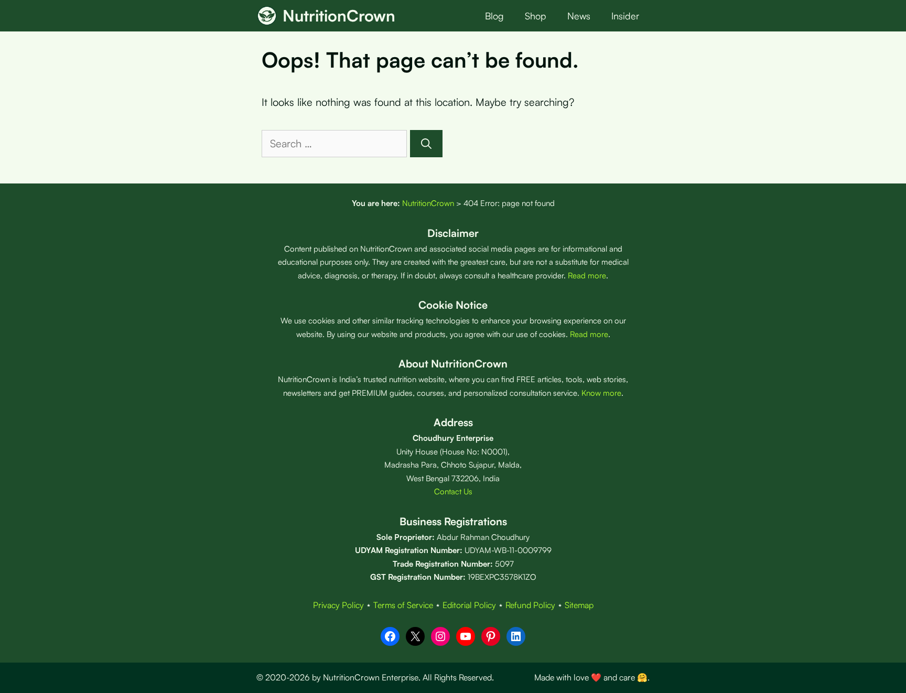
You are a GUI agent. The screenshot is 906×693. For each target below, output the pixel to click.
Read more (587, 275)
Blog (494, 15)
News (578, 15)
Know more (601, 393)
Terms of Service (403, 605)
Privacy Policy (338, 605)
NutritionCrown (339, 15)
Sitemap (579, 605)
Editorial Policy (469, 605)
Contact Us (453, 491)
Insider (625, 15)
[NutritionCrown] (266, 15)
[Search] (426, 143)
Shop (535, 15)
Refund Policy (530, 605)
